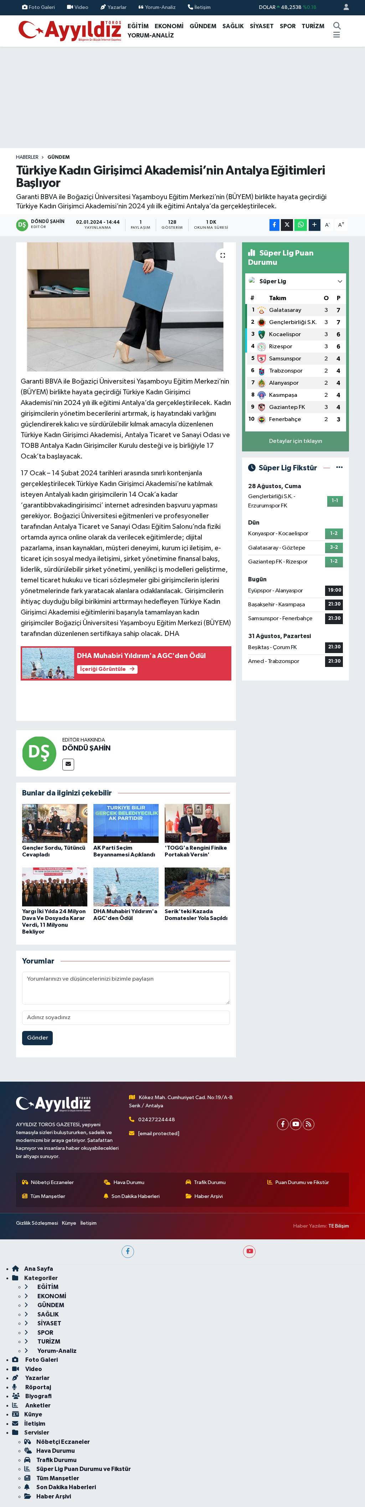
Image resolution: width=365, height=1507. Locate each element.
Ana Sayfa (38, 1269)
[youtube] (249, 1251)
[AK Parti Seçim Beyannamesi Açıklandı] (126, 823)
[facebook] (128, 1251)
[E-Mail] (68, 764)
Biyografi (38, 1396)
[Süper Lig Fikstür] (339, 468)
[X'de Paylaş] (287, 225)
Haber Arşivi (209, 1196)
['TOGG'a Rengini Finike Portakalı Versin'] (197, 823)
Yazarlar (117, 7)
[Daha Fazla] (314, 225)
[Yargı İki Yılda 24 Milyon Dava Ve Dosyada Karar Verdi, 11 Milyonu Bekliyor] (54, 887)
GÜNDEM (203, 26)
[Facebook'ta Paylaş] (274, 225)
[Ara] (337, 26)
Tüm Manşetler (47, 1196)
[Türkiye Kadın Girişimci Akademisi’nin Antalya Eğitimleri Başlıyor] (126, 306)
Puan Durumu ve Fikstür (302, 1182)
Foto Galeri (42, 7)
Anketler (37, 1405)
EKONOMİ (169, 26)
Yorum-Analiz (160, 7)
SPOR (287, 26)
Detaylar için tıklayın (295, 441)
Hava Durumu (129, 1182)
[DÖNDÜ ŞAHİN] (39, 753)
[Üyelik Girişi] (343, 7)
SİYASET (262, 26)
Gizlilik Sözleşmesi (37, 1223)
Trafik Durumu (210, 1182)
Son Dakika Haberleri (136, 1196)
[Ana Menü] (336, 35)
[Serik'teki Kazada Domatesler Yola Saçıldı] (197, 887)
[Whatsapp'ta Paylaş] (300, 225)
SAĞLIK (233, 26)
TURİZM (313, 26)
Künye (69, 1223)
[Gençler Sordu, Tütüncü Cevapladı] (54, 823)
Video (81, 7)
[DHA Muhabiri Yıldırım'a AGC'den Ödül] (126, 887)
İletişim (203, 7)
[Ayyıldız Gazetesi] (70, 30)
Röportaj (37, 1387)
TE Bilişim (338, 1226)
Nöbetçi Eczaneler (52, 1182)
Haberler (27, 157)
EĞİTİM (138, 26)
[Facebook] (283, 1124)
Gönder (37, 1038)
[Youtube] (296, 1124)
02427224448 (156, 1119)
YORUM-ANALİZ (151, 35)
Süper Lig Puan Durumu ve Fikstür (83, 1469)
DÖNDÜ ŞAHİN (86, 748)
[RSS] (308, 1124)
